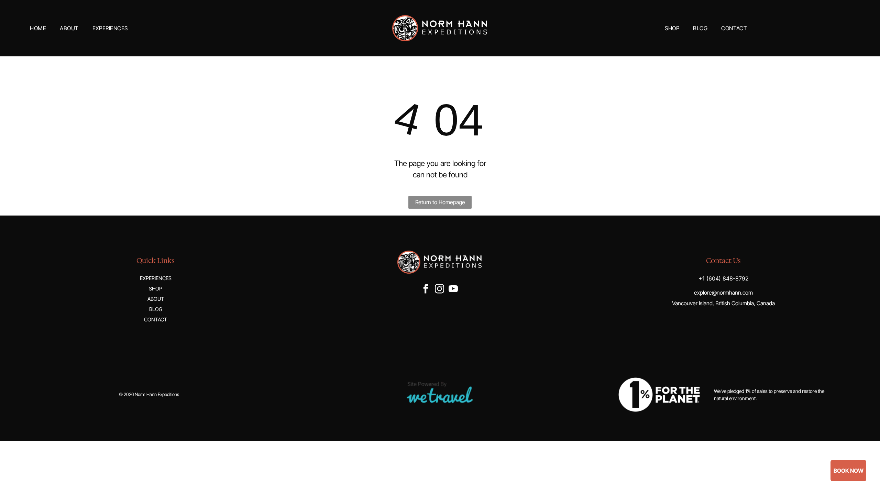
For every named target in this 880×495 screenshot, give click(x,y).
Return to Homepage (440, 202)
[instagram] (440, 289)
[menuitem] (38, 28)
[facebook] (426, 289)
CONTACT (155, 319)
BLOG (155, 309)
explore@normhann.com (723, 292)
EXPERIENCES (156, 278)
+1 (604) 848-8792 (723, 278)
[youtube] (453, 289)
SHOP (155, 288)
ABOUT (155, 299)
